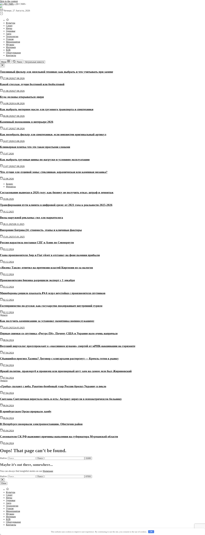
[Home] (7, 20)
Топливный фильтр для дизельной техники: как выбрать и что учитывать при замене (56, 71)
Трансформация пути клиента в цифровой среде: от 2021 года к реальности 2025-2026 (56, 204)
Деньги (4, 315)
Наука (9, 28)
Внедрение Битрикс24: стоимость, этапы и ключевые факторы (41, 230)
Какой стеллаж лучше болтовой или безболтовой (32, 84)
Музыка (10, 44)
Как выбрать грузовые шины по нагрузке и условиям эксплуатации (45, 159)
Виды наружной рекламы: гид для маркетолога (31, 217)
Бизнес (9, 184)
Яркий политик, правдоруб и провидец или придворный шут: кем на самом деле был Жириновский (66, 371)
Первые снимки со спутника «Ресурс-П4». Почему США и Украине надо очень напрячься (59, 333)
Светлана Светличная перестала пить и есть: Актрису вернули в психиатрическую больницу (61, 398)
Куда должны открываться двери (22, 96)
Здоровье (10, 31)
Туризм (10, 39)
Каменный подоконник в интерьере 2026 (26, 121)
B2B (8, 50)
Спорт (9, 25)
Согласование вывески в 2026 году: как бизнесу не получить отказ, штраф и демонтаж (56, 192)
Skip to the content (9, 1)
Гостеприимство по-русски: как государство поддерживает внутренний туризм (51, 305)
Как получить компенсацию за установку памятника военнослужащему (47, 321)
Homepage (48, 471)
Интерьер (11, 47)
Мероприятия (13, 42)
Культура (10, 23)
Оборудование (13, 52)
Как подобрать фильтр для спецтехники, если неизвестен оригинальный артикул (53, 134)
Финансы (11, 186)
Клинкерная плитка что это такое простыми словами (35, 146)
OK (151, 531)
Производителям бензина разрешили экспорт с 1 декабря (37, 280)
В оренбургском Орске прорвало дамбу (25, 411)
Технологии (12, 36)
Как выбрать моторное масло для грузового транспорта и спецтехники (46, 109)
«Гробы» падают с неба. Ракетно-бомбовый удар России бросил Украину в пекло (53, 386)
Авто (8, 33)
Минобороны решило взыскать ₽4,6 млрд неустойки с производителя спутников (52, 293)
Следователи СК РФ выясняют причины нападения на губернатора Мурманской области (59, 436)
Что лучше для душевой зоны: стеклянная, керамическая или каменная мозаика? (53, 172)
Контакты (11, 55)
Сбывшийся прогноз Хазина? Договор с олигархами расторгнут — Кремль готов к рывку (59, 358)
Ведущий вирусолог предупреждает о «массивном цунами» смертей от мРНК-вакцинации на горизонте (67, 346)
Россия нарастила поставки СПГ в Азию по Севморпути (37, 242)
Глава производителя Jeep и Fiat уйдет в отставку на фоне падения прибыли (50, 255)
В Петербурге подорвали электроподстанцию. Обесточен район (41, 424)
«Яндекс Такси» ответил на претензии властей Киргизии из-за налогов (46, 267)
